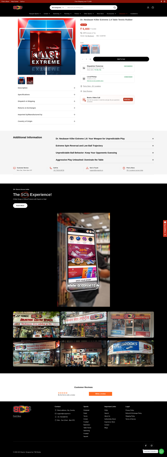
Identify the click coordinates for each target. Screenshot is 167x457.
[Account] (148, 7)
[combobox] (83, 7)
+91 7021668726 (62, 417)
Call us (22, 1)
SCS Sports (21, 452)
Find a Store (5, 1)
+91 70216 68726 (58, 170)
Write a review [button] (100, 394)
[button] (165, 228)
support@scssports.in (96, 170)
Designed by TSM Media (33, 452)
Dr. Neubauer (89, 36)
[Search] (114, 7)
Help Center (14, 1)
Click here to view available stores (95, 80)
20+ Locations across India (135, 170)
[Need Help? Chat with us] (161, 451)
